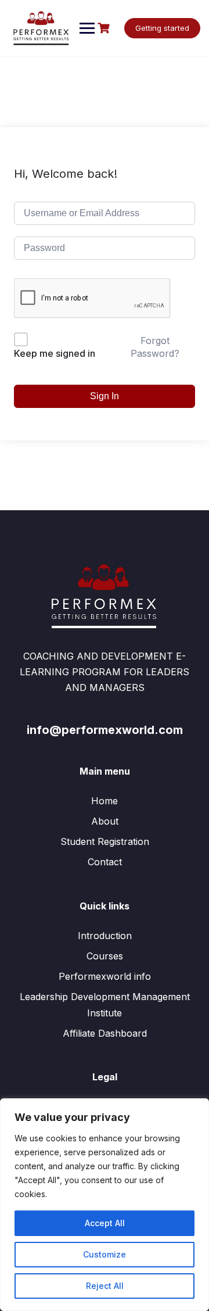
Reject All (105, 1286)
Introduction (105, 935)
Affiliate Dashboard (105, 1033)
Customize (104, 1254)
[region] (104, 1204)
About (104, 821)
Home (104, 801)
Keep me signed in (54, 353)
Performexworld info (105, 976)
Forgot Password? (155, 347)
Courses (105, 956)
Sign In (104, 396)
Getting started (162, 28)
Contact (105, 862)
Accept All (105, 1223)
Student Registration (104, 841)
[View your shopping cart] (105, 28)
